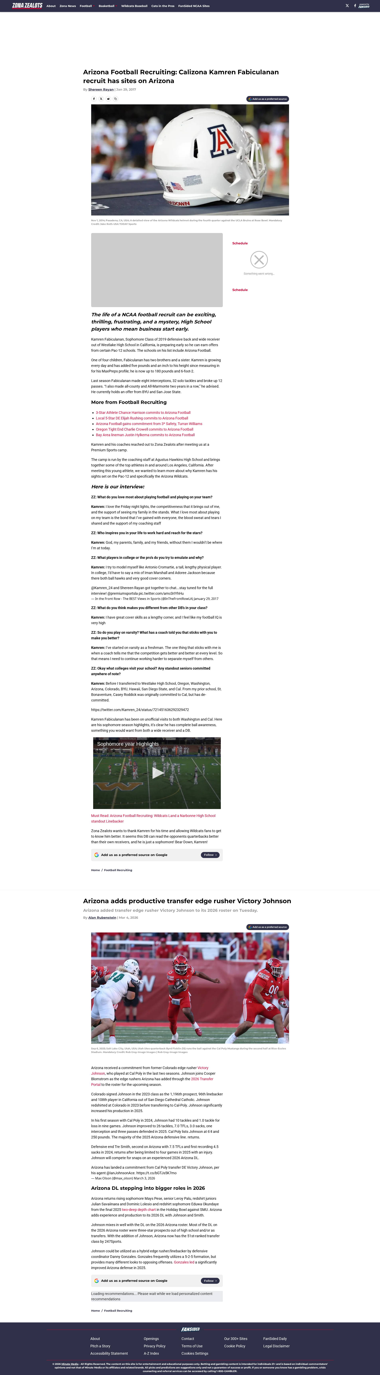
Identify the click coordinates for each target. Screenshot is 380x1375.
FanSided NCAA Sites (193, 6)
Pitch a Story (100, 1346)
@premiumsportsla (123, 593)
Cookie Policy (234, 1346)
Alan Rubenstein (102, 918)
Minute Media (69, 1363)
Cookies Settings (195, 1353)
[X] (347, 5)
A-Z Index (151, 1353)
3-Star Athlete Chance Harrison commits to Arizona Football (143, 412)
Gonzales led (184, 1262)
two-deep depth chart (139, 1210)
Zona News (68, 6)
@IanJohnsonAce (121, 1173)
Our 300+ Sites (235, 1339)
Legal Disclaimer (276, 1346)
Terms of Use (192, 1346)
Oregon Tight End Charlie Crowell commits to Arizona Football (144, 429)
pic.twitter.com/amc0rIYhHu (161, 593)
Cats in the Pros (162, 6)
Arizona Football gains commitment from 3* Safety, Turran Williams (149, 424)
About (51, 6)
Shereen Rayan (101, 89)
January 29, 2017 (206, 598)
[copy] (115, 99)
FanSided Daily (275, 1339)
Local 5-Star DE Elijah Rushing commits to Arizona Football (142, 418)
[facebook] (355, 5)
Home (95, 870)
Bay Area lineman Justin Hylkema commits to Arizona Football (145, 435)
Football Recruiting (118, 870)
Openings (151, 1339)
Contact (188, 1339)
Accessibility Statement (109, 1353)
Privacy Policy (155, 1346)
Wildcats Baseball (134, 6)
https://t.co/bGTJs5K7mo (156, 1173)
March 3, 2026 (144, 1178)
